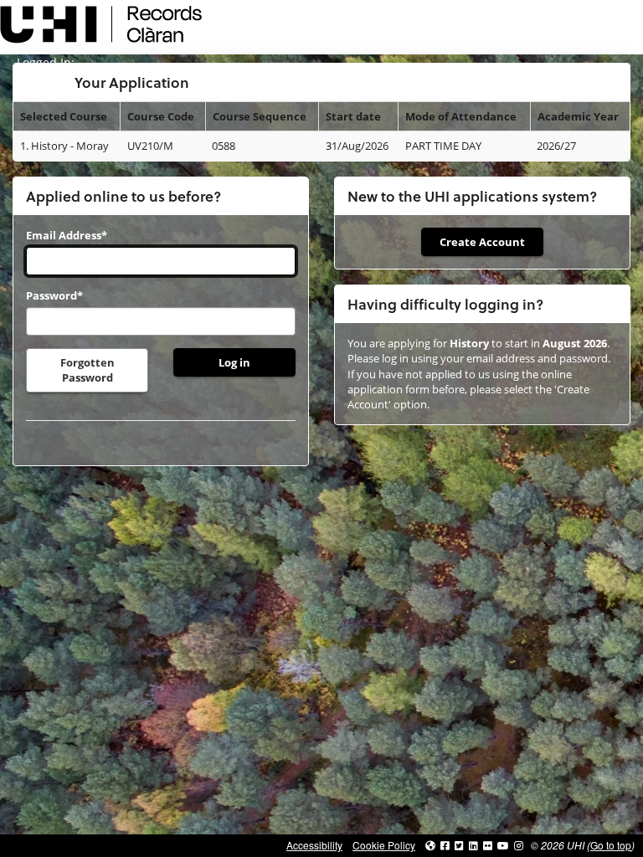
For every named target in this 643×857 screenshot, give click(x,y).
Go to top (610, 845)
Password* (54, 295)
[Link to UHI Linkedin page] (473, 845)
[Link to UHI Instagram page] (518, 845)
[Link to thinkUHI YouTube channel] (503, 845)
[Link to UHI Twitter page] (459, 845)
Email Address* (66, 235)
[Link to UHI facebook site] (445, 845)
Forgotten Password (87, 370)
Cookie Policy (383, 845)
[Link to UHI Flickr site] (487, 845)
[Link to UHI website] (430, 845)
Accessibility (314, 845)
